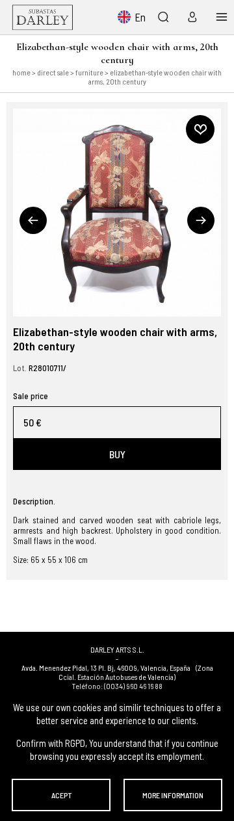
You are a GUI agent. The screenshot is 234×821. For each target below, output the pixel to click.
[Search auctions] (162, 17)
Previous (33, 220)
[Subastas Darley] (42, 17)
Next (200, 220)
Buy (117, 454)
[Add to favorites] (200, 129)
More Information (172, 795)
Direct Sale (53, 72)
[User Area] (189, 17)
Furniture (89, 72)
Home (21, 72)
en (140, 16)
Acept (61, 795)
